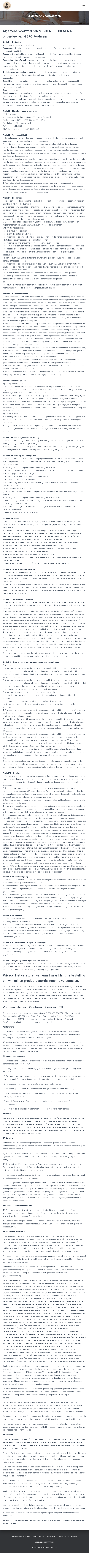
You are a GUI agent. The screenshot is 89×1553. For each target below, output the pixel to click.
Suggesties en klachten (68, 1536)
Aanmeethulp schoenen (21, 1536)
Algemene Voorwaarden (44, 1542)
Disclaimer (51, 1536)
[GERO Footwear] (8, 5)
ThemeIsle (53, 1547)
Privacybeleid (38, 1536)
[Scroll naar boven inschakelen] (84, 1548)
